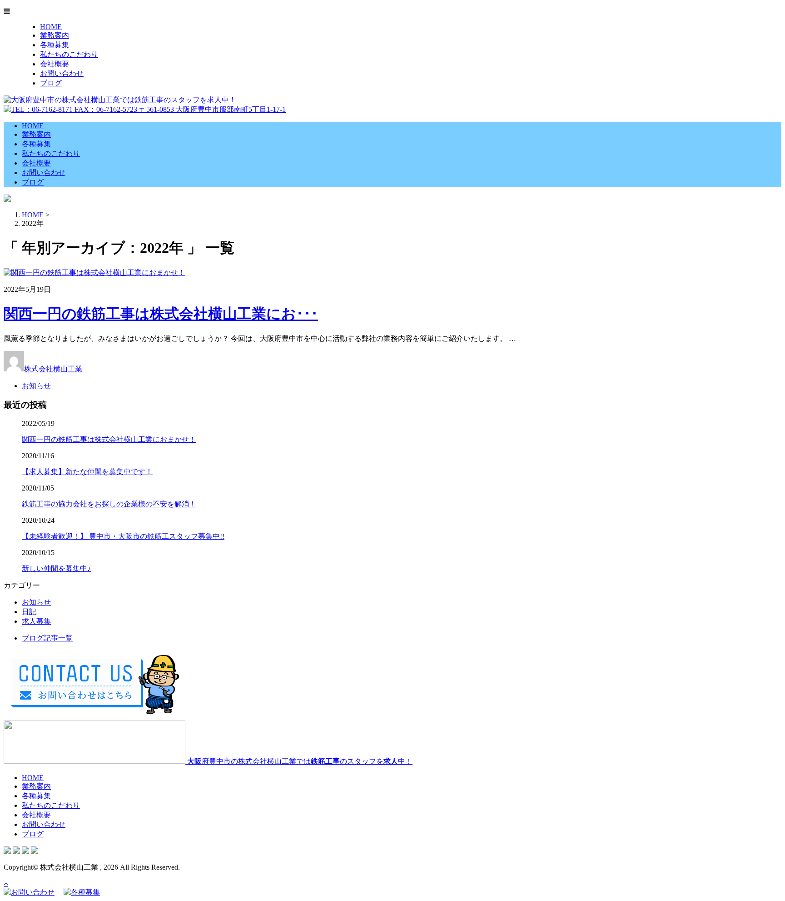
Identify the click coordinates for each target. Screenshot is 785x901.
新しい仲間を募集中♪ (56, 568)
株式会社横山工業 (53, 369)
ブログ (51, 83)
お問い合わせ (62, 73)
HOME (51, 26)
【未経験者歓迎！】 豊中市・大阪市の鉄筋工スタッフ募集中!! (123, 536)
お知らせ (36, 386)
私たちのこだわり (69, 54)
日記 (29, 612)
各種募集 (54, 45)
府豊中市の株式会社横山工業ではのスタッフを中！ (299, 761)
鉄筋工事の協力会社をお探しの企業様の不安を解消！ (109, 504)
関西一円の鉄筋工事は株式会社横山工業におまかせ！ (109, 439)
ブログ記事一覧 (47, 638)
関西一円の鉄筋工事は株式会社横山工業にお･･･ (161, 313)
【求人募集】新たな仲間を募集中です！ (87, 472)
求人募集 (36, 621)
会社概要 (54, 64)
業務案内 (54, 35)
